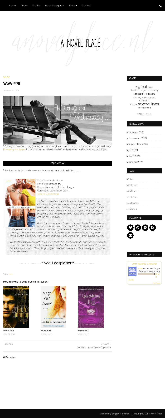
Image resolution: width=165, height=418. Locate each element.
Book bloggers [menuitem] (53, 5)
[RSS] (152, 227)
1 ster (130, 179)
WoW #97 (83, 330)
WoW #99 (8, 330)
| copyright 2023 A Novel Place (147, 413)
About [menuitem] (24, 5)
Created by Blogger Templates (114, 413)
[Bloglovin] (130, 227)
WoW (11, 274)
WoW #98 (46, 330)
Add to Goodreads (48, 193)
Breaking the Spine (14, 149)
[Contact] (130, 235)
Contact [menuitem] (86, 5)
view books (156, 283)
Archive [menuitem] (36, 5)
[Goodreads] (145, 227)
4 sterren (132, 209)
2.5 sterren (133, 191)
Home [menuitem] (12, 5)
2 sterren (132, 185)
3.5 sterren (133, 203)
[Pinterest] (138, 227)
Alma (140, 268)
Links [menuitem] (72, 5)
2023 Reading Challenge (144, 263)
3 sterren (132, 197)
